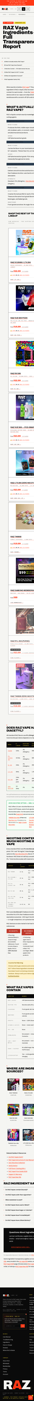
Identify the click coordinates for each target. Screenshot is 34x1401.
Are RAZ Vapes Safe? (16, 1157)
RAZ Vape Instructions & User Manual (21, 1160)
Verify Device (13, 1165)
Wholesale (6, 1363)
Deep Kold (19, 814)
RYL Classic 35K (10, 758)
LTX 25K (10, 771)
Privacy (5, 1369)
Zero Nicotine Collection (17, 1163)
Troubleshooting (8, 1339)
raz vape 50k (23, 1261)
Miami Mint (12, 824)
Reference (12, 14)
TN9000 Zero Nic (14, 817)
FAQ (30, 1339)
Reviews (5, 1347)
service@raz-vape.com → (20, 1247)
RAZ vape (26, 87)
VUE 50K (10, 779)
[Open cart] (23, 9)
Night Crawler (22, 822)
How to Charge (7, 1345)
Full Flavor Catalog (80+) (17, 1168)
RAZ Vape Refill (9, 1264)
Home (4, 14)
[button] (30, 1397)
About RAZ (6, 1361)
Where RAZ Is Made (9, 1350)
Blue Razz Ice (13, 820)
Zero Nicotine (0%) (21, 854)
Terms (5, 1371)
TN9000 (10, 750)
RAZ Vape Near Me (15, 1177)
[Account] (19, 9)
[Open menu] (28, 9)
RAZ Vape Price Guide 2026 (18, 1171)
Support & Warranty (15, 1174)
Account (5, 1374)
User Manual (6, 1337)
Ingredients (6, 1342)
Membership (6, 1366)
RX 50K (10, 765)
